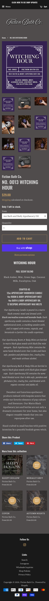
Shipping (6, 200)
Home (4, 38)
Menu (8, 7)
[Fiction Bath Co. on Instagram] (24, 545)
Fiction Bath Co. (27, 582)
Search (25, 560)
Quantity (6, 223)
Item (4, 211)
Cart (45, 6)
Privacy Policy (24, 574)
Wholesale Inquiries (24, 567)
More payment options (24, 255)
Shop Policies (24, 571)
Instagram (24, 563)
